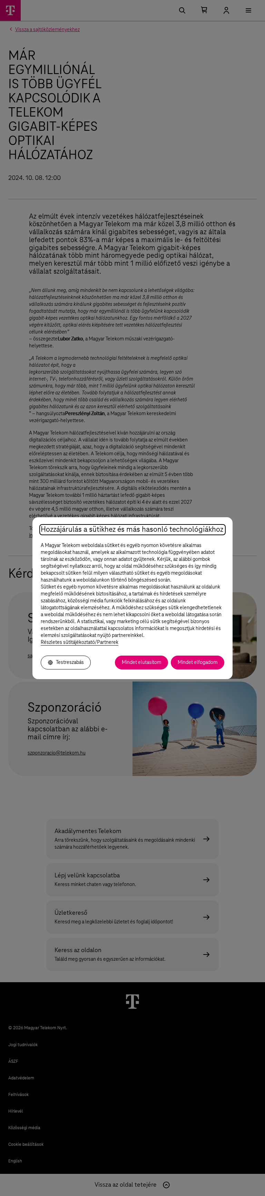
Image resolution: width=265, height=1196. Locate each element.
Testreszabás (70, 662)
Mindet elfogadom (197, 662)
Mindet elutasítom (141, 662)
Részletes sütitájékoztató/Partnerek (79, 642)
